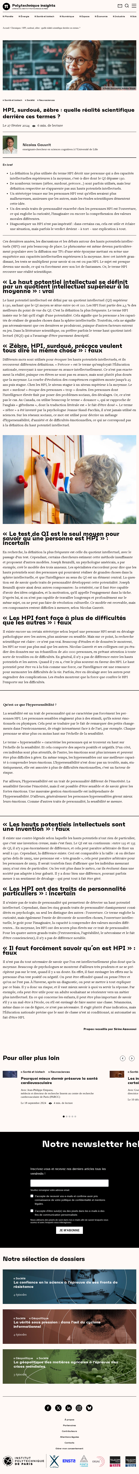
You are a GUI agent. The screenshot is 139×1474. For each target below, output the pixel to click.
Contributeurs (69, 1431)
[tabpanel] (56, 1089)
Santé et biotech (44, 16)
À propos (69, 1419)
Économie (101, 16)
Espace (84, 16)
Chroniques (16, 28)
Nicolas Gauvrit (37, 144)
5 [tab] (75, 1116)
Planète (8, 16)
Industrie (119, 16)
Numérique (67, 16)
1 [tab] (64, 1116)
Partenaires (69, 1425)
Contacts (69, 1442)
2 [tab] (67, 1116)
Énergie (24, 16)
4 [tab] (72, 1116)
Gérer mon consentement (69, 1448)
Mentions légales (69, 1437)
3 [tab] (69, 1116)
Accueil (6, 28)
